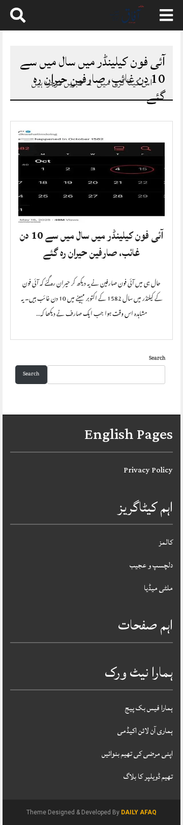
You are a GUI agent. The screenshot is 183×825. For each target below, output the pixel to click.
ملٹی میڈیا (158, 588)
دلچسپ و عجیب (151, 565)
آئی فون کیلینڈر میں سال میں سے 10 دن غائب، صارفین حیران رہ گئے (91, 244)
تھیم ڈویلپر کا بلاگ (148, 776)
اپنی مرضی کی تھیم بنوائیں (137, 753)
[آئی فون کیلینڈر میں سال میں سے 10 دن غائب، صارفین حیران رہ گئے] (91, 176)
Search (157, 359)
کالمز (166, 542)
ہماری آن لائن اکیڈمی (145, 730)
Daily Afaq (139, 812)
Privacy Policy (148, 470)
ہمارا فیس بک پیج (149, 708)
